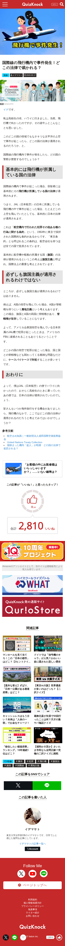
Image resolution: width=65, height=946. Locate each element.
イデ (5, 109)
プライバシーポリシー (32, 906)
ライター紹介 (32, 912)
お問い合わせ (32, 916)
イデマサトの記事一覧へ (32, 843)
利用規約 (32, 899)
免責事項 (32, 909)
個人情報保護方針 (33, 903)
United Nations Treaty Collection (24, 442)
